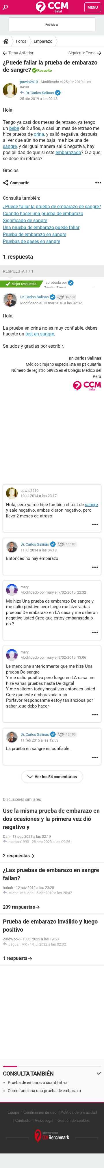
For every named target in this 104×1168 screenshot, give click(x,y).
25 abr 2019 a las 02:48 (38, 99)
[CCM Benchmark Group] (52, 1136)
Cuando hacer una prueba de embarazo (43, 213)
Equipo (13, 1112)
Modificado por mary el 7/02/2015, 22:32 (53, 592)
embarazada (68, 152)
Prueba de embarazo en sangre (34, 234)
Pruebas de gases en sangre (31, 241)
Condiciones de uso (39, 1112)
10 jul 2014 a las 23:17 (39, 496)
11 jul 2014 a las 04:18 (39, 550)
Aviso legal (44, 1120)
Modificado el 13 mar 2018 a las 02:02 (51, 303)
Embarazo (43, 41)
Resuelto (44, 70)
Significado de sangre (25, 220)
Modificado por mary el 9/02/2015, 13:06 (53, 657)
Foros (21, 41)
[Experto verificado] (58, 93)
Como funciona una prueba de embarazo (44, 1090)
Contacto (22, 1120)
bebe (14, 128)
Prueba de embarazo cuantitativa (38, 1082)
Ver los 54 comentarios (56, 776)
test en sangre (39, 334)
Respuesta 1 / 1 (18, 271)
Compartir (19, 183)
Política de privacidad (79, 1112)
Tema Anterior (21, 53)
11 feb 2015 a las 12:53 (39, 740)
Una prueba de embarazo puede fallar (41, 227)
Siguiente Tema (82, 53)
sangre (10, 146)
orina (39, 134)
